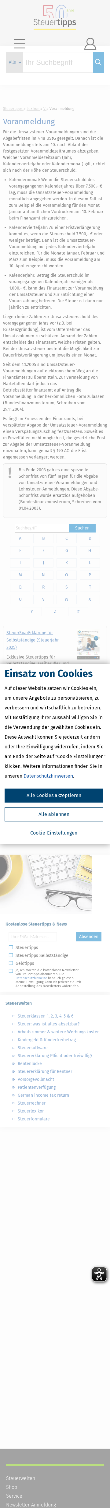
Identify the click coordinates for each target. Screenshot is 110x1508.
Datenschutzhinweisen (48, 776)
